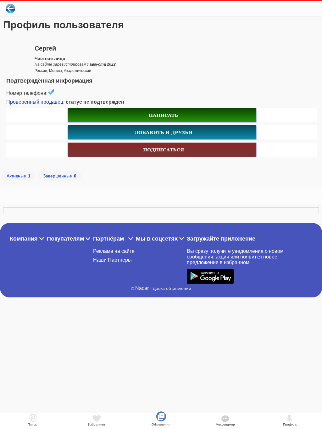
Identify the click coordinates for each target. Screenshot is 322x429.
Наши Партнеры (112, 260)
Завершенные (59, 175)
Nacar (142, 288)
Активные (19, 175)
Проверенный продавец (34, 102)
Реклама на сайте (114, 251)
